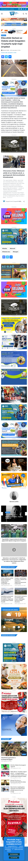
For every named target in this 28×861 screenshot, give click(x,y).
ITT (6, 851)
